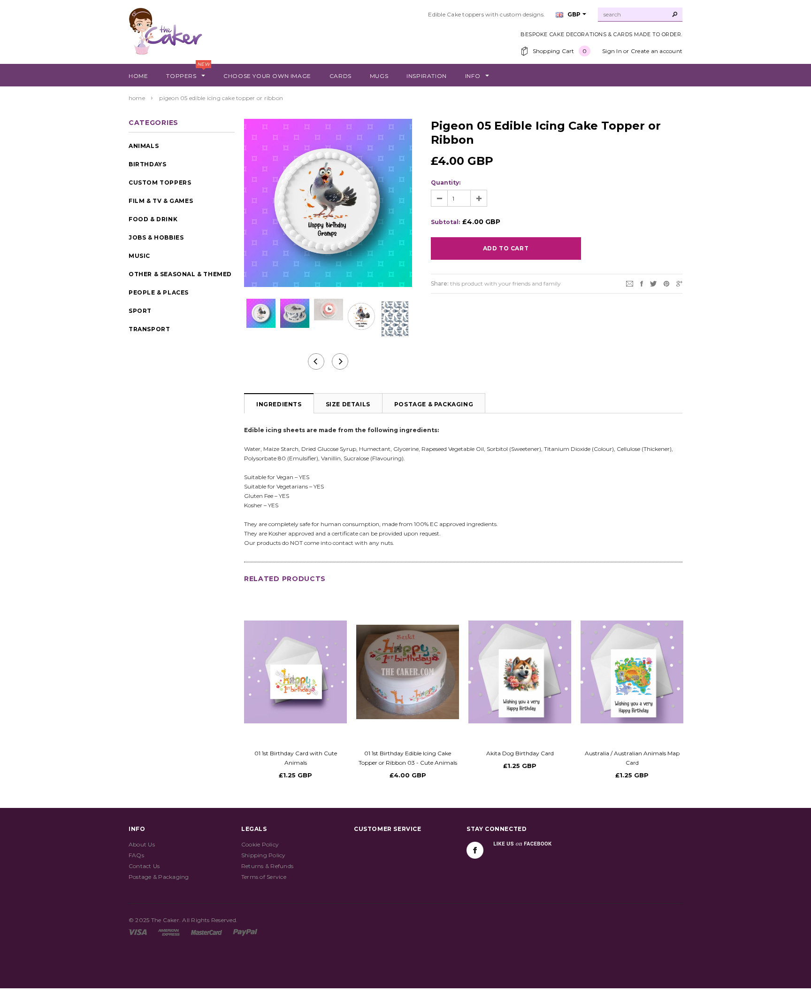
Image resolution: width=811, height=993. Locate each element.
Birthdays (147, 164)
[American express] (169, 931)
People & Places (159, 292)
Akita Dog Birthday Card (520, 753)
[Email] (629, 283)
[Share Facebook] (641, 283)
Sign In (612, 50)
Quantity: (445, 182)
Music (139, 255)
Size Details (348, 404)
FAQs (136, 855)
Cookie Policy (260, 844)
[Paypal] (245, 931)
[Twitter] (653, 283)
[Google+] (679, 283)
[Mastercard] (206, 931)
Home (137, 97)
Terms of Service (263, 876)
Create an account (656, 50)
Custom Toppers (160, 182)
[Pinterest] (666, 283)
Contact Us (144, 865)
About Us (142, 844)
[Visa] (138, 931)
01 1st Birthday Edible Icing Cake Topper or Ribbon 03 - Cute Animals (408, 758)
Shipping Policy (263, 855)
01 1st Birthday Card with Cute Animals (295, 758)
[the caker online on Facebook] (475, 850)
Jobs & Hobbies (156, 237)
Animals (144, 145)
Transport (149, 329)
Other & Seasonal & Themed (180, 274)
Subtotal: (445, 221)
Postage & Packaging (433, 404)
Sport (140, 310)
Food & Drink (153, 219)
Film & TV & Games (161, 200)
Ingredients (279, 404)
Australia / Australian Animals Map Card (632, 758)
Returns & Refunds (267, 865)
